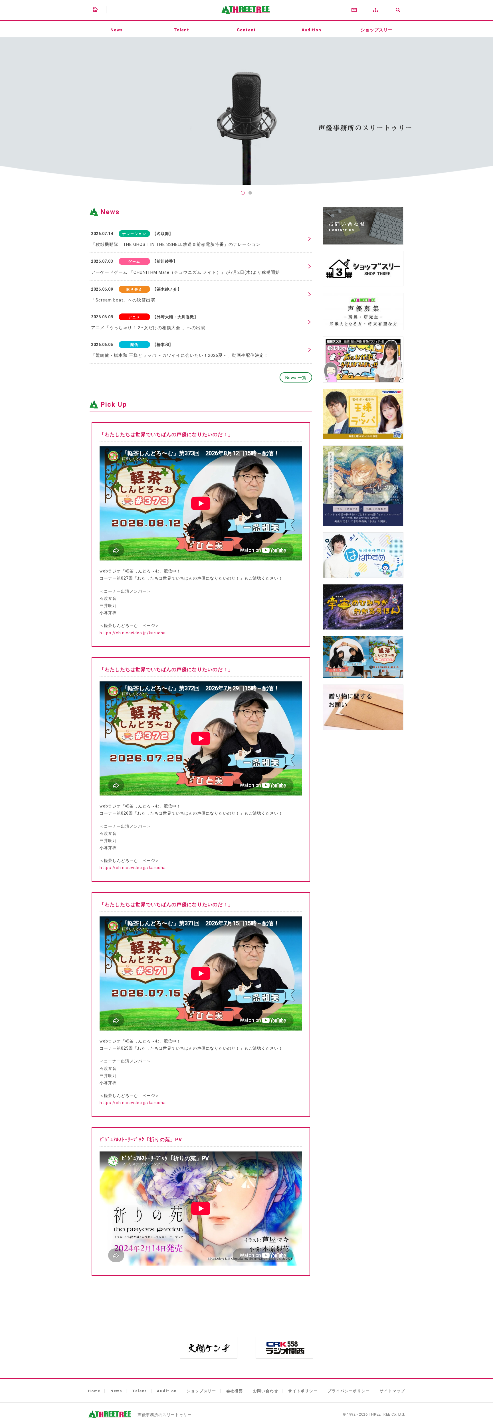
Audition (311, 30)
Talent (181, 30)
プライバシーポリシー (349, 1391)
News (116, 30)
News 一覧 (296, 377)
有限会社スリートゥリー (244, 17)
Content (246, 30)
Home (94, 1391)
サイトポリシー (303, 1391)
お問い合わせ (265, 1391)
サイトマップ (392, 1391)
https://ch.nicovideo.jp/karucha (133, 633)
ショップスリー (377, 30)
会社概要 (234, 1391)
